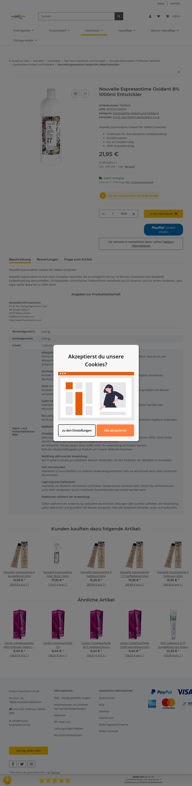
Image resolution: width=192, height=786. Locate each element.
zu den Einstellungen (77, 430)
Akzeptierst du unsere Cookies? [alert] (96, 360)
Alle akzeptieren (115, 430)
